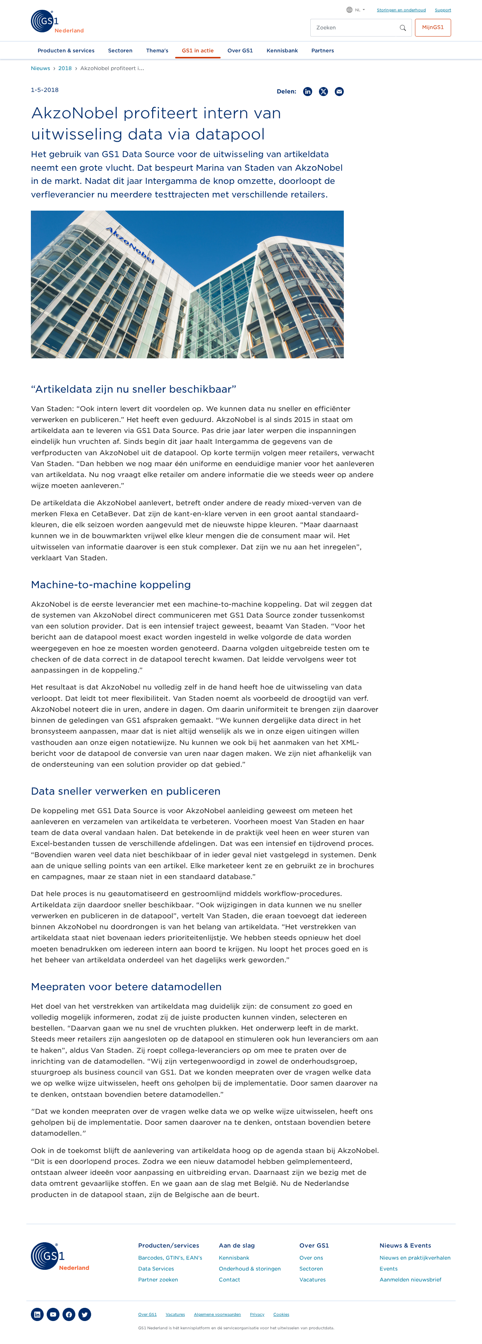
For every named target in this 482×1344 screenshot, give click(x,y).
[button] (355, 9)
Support (443, 10)
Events (389, 1269)
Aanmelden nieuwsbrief (410, 1280)
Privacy (257, 1314)
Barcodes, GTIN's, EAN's (170, 1258)
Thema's (157, 50)
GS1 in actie (198, 50)
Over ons (311, 1258)
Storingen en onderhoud (401, 10)
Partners (322, 50)
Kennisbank (282, 50)
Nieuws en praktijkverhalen (415, 1258)
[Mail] (339, 91)
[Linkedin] (307, 91)
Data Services (156, 1269)
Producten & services (66, 50)
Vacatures (312, 1280)
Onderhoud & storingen (250, 1269)
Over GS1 (240, 50)
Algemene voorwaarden (217, 1314)
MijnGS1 (433, 27)
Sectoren (120, 50)
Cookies (281, 1314)
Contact (229, 1280)
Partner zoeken (158, 1280)
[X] (323, 91)
